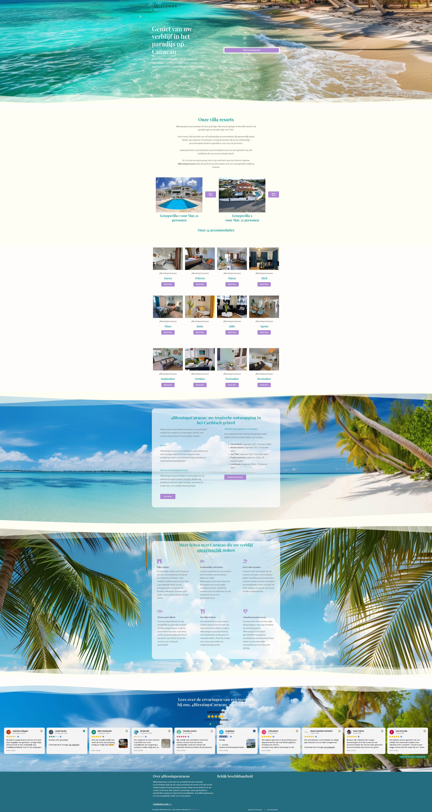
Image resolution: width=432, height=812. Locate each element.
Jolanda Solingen (20, 731)
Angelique (229, 731)
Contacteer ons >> (162, 803)
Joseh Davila (60, 731)
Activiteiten (252, 7)
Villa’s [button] (238, 7)
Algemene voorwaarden (255, 810)
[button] (242, 6)
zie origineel (74, 745)
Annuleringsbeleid (272, 810)
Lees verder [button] (10, 751)
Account (264, 7)
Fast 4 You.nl (195, 809)
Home (215, 7)
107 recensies (222, 720)
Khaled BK (144, 731)
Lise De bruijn (401, 731)
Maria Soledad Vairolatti (321, 731)
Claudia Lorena (189, 731)
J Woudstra (273, 731)
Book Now (226, 7)
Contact (275, 7)
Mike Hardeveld (104, 731)
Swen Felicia (358, 731)
